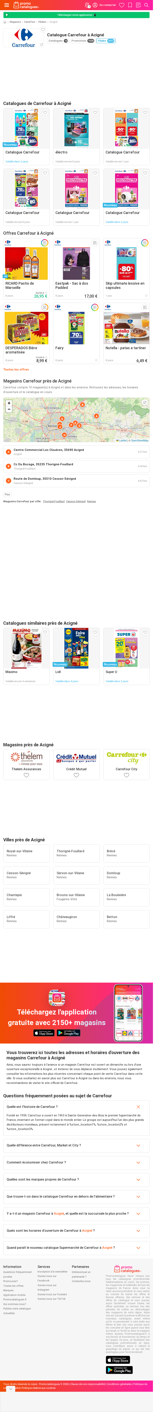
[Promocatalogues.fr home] (26, 5)
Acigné (59, 1213)
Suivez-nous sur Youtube (52, 1294)
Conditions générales (119, 1384)
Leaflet (123, 440)
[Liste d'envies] (138, 5)
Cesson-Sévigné (76, 501)
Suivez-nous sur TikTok (52, 1298)
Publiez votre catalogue (17, 1308)
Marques (8, 1290)
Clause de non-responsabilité (87, 1384)
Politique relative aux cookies (39, 1387)
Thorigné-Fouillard (54, 501)
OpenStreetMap (139, 440)
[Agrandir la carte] (145, 402)
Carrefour (29, 22)
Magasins (15, 22)
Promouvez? (10, 1281)
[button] (96, 416)
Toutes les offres (16, 369)
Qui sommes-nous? (14, 1304)
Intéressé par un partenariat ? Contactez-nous (81, 1276)
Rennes (91, 501)
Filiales (42, 22)
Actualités (9, 1313)
